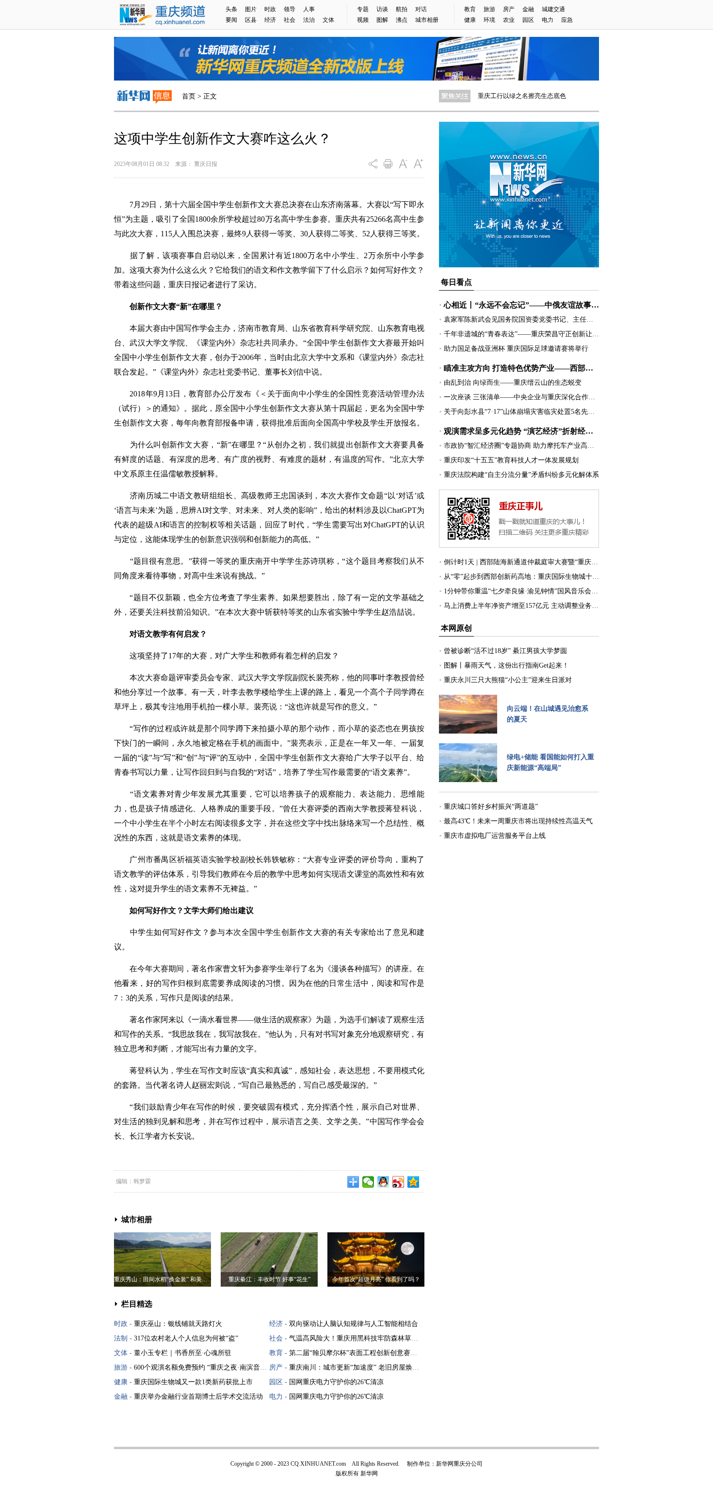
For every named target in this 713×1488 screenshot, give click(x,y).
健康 (470, 19)
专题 (363, 9)
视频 (363, 19)
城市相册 (426, 19)
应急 (567, 19)
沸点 (401, 19)
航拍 (401, 9)
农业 (509, 19)
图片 (251, 9)
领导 (289, 9)
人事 (309, 9)
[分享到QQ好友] (383, 1182)
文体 (328, 19)
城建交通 (553, 9)
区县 (251, 19)
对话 (421, 9)
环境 (489, 19)
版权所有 (347, 1473)
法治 (309, 19)
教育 (470, 9)
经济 (270, 19)
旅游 (489, 9)
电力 (547, 19)
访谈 (382, 9)
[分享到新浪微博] (398, 1182)
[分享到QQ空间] (413, 1182)
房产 (509, 9)
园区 (528, 19)
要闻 (231, 19)
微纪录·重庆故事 (501, 95)
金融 (528, 9)
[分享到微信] (368, 1182)
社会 (289, 19)
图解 (382, 19)
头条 (231, 9)
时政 (270, 9)
